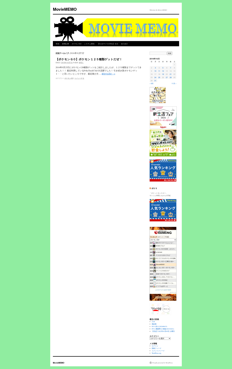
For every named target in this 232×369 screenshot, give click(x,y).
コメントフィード (158, 351)
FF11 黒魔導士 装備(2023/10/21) (163, 329)
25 (159, 77)
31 (155, 80)
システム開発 (89, 43)
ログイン (155, 346)
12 (163, 71)
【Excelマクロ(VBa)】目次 (107, 43)
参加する (173, 292)
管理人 (81, 62)
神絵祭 (154, 324)
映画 (57, 43)
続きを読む (108, 73)
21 (171, 74)
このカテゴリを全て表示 (163, 290)
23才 (153, 321)
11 (159, 71)
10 (155, 71)
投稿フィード (156, 348)
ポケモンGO (76, 43)
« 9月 (151, 83)
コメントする (79, 78)
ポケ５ (154, 188)
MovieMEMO (65, 9)
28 (171, 77)
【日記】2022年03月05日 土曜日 (163, 331)
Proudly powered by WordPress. (162, 363)
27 (167, 77)
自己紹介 (124, 43)
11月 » (174, 83)
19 (163, 74)
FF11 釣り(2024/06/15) (159, 326)
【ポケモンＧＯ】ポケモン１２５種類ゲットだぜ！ (89, 59)
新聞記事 (65, 43)
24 (155, 77)
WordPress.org (156, 353)
